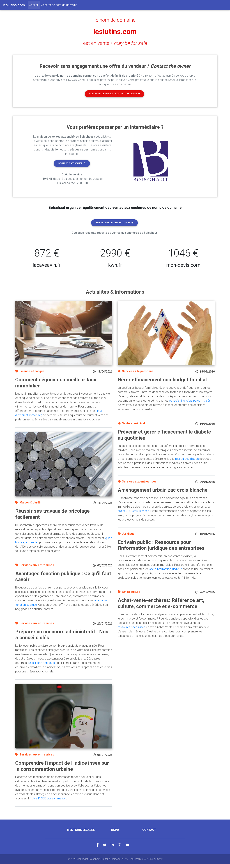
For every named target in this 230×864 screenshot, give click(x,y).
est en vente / (115, 43)
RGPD (115, 830)
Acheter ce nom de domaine (59, 5)
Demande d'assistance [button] (70, 163)
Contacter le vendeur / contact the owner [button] (113, 94)
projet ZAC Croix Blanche (133, 511)
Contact (149, 830)
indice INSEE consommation (48, 798)
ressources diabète (187, 458)
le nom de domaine (115, 20)
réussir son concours (41, 663)
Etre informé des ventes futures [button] (113, 223)
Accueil (34, 5)
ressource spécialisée (131, 627)
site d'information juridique (165, 569)
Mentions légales (81, 830)
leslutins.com (115, 31)
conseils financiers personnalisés (190, 400)
